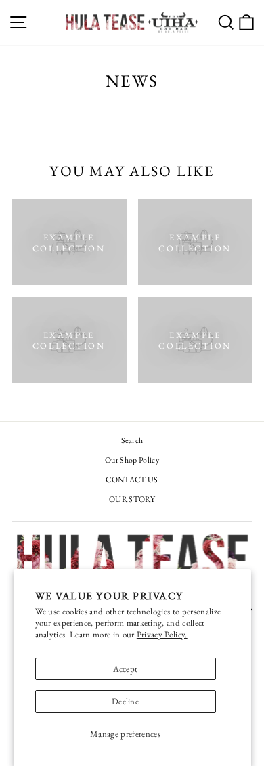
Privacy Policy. (162, 634)
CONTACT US (132, 479)
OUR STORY (132, 499)
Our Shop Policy (132, 459)
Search (132, 440)
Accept (125, 669)
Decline (125, 701)
